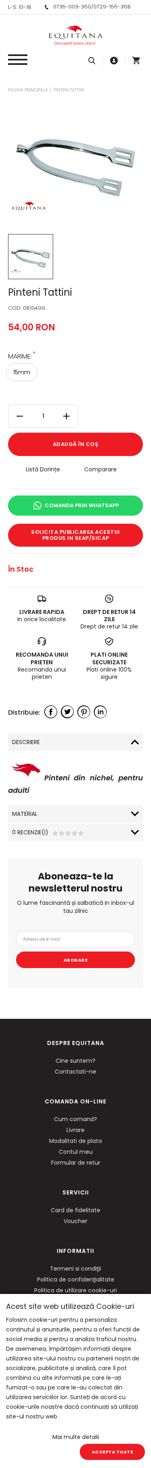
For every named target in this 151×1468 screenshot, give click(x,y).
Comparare (100, 469)
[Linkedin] (100, 711)
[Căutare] (92, 60)
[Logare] (114, 60)
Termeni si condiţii (75, 1269)
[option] (75, 162)
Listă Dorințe (43, 469)
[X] (67, 711)
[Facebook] (50, 711)
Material (24, 814)
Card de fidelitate (75, 1210)
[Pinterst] (83, 711)
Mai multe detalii (75, 1437)
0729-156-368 (112, 6)
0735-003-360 (72, 6)
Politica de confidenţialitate (75, 1279)
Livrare (75, 1130)
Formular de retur (75, 1163)
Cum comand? (75, 1119)
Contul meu (76, 1152)
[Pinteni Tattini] (30, 256)
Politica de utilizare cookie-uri (75, 1290)
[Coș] (136, 60)
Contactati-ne (75, 1072)
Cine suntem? (75, 1061)
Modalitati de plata (75, 1141)
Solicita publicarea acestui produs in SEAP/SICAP (75, 535)
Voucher (75, 1221)
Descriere (26, 742)
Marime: (20, 356)
